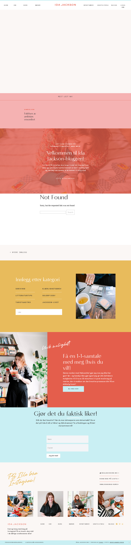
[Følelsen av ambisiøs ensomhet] (12, 114)
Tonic (101, 542)
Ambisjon (29, 110)
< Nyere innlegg (18, 252)
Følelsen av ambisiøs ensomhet (30, 116)
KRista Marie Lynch (117, 542)
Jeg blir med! (53, 456)
